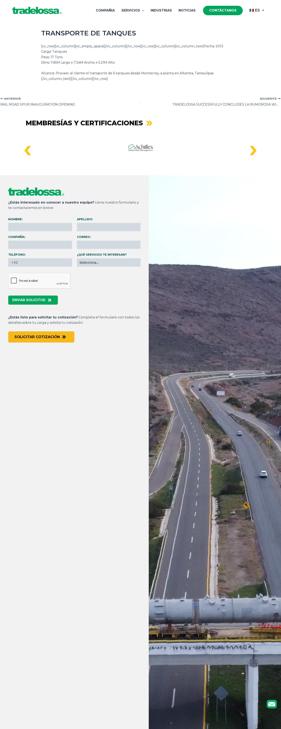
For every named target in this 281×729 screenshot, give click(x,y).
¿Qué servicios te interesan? (102, 254)
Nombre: (15, 219)
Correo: (84, 237)
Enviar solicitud (28, 300)
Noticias (187, 10)
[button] (142, 10)
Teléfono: (17, 254)
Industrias (161, 10)
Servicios (130, 10)
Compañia (105, 10)
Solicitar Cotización (37, 337)
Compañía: (16, 237)
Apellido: (85, 219)
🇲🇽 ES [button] (254, 10)
